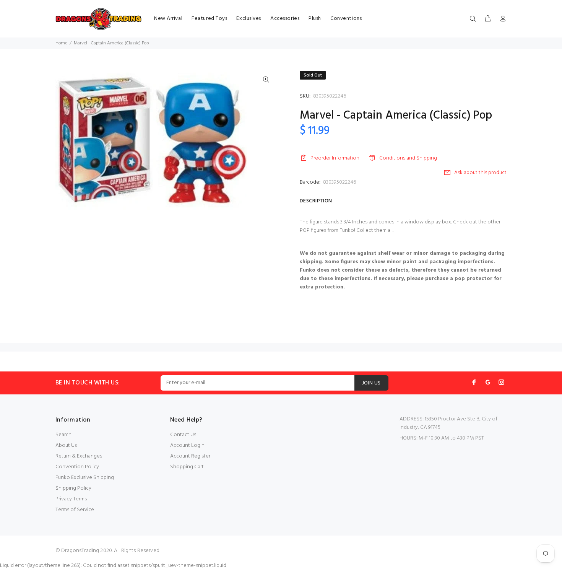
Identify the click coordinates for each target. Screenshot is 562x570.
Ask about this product (480, 172)
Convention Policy (77, 467)
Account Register (190, 456)
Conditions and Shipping (408, 158)
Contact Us (183, 434)
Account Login (187, 445)
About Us (66, 445)
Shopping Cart (187, 467)
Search (63, 434)
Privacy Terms (71, 499)
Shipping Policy (73, 488)
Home (61, 43)
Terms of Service (74, 509)
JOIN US (371, 383)
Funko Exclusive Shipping (84, 477)
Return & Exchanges (78, 456)
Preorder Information (334, 158)
